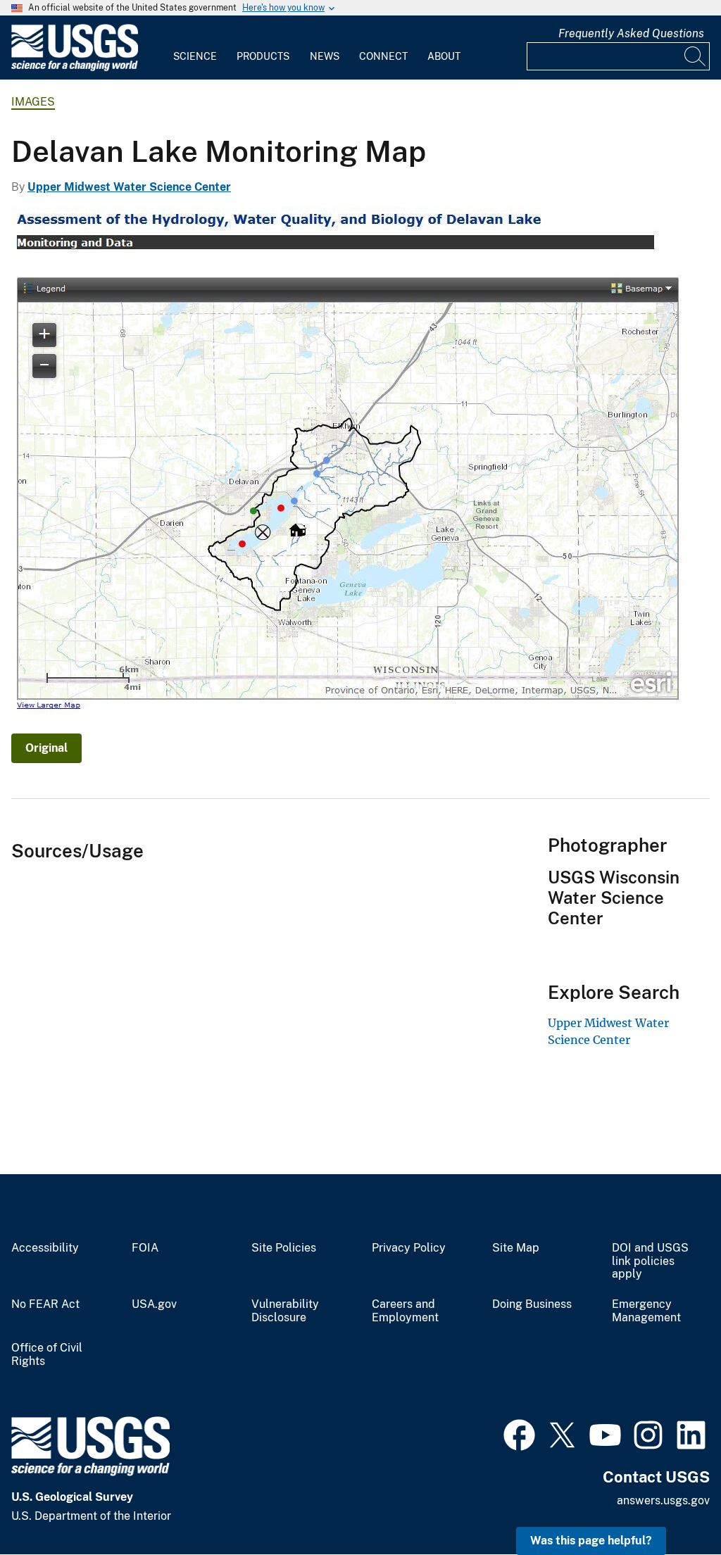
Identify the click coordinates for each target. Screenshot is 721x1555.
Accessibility (45, 1248)
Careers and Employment (405, 1311)
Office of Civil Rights (46, 1355)
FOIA (145, 1248)
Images (33, 101)
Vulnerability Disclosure (285, 1311)
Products (263, 56)
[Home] (74, 68)
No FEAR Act (45, 1304)
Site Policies (283, 1248)
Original (46, 748)
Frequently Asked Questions (631, 33)
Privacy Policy (409, 1248)
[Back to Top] (670, 1504)
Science (195, 56)
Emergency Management (646, 1311)
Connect (383, 56)
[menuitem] (195, 48)
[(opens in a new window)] (519, 1433)
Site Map (515, 1248)
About (443, 56)
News (324, 56)
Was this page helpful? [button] (591, 1540)
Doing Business (532, 1304)
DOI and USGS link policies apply (650, 1261)
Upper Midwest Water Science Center (129, 187)
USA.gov (154, 1304)
